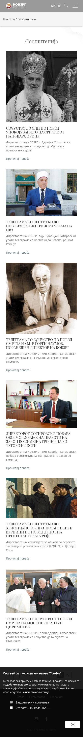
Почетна (9, 19)
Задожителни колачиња (32, 702)
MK (53, 5)
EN (59, 5)
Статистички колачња (31, 708)
